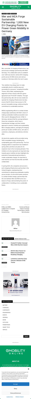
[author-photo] (16, 226)
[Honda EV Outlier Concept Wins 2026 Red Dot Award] (6, 245)
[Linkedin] (16, 197)
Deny (15, 388)
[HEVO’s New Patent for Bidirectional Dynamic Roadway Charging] (6, 253)
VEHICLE (5, 329)
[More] (24, 197)
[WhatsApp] (12, 197)
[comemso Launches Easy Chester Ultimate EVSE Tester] (6, 260)
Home (3, 11)
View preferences (15, 393)
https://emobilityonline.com (15, 230)
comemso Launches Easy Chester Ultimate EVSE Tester (19, 260)
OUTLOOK (5, 322)
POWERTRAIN (6, 324)
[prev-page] (3, 267)
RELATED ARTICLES (8, 238)
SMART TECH (6, 327)
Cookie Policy (10, 396)
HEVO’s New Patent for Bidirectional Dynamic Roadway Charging (18, 252)
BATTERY (5, 305)
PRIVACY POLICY (20, 396)
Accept (15, 384)
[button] (28, 369)
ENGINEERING (6, 312)
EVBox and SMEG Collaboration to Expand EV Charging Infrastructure (8, 209)
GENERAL (5, 317)
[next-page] (5, 267)
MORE (9, 13)
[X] (8, 197)
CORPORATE (13, 13)
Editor (4, 34)
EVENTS (5, 315)
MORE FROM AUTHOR (20, 238)
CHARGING (4, 13)
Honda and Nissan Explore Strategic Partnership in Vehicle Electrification (23, 209)
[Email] (20, 197)
